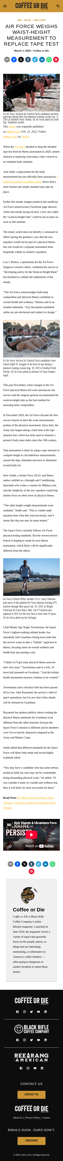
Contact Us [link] (31, 1094)
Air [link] (19, 20)
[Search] (58, 6)
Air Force (19, 146)
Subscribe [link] (31, 1141)
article (12, 126)
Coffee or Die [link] (41, 50)
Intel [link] (27, 20)
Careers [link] (46, 1117)
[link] (31, 6)
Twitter (25, 136)
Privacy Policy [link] (32, 1117)
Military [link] (40, 20)
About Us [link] (18, 1117)
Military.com (14, 131)
